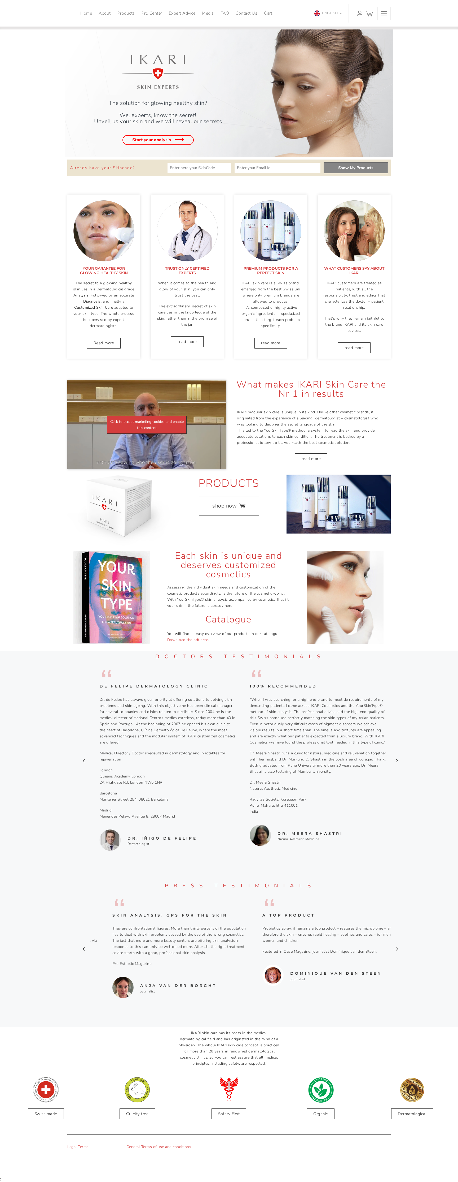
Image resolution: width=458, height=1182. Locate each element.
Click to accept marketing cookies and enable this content (147, 424)
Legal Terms (78, 1146)
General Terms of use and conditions (158, 1146)
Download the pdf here (187, 639)
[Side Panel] (384, 13)
